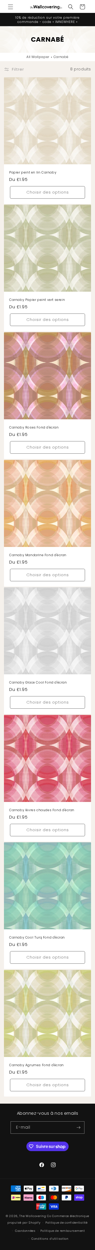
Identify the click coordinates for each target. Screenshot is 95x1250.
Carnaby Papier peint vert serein (37, 300)
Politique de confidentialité (66, 1222)
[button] (10, 7)
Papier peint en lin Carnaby (32, 172)
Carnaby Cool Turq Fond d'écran (37, 937)
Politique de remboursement (62, 1231)
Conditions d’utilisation (50, 1239)
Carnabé (61, 57)
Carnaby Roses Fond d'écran (34, 427)
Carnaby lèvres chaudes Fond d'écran (41, 810)
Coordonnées (25, 1231)
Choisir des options (47, 192)
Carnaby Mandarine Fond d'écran (37, 555)
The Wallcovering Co (35, 1216)
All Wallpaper (37, 57)
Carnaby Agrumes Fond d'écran (36, 1065)
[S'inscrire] (78, 1127)
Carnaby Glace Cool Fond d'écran (38, 682)
